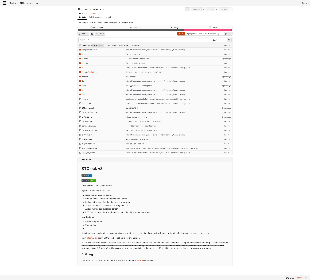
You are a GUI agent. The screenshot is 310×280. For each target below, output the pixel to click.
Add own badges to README (137, 139)
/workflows (89, 50)
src (83, 90)
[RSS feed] (187, 9)
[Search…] (229, 40)
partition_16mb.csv (89, 130)
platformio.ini (87, 135)
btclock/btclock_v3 (92, 13)
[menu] (230, 34)
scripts (84, 85)
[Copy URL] (226, 34)
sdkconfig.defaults (89, 148)
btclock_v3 (99, 9)
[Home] (4, 3)
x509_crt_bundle (88, 153)
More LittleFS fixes (133, 108)
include (85, 77)
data (84, 72)
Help (36, 3)
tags (175, 28)
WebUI (140, 260)
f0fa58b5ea (92, 72)
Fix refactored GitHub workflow (138, 59)
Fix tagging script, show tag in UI (139, 85)
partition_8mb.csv (89, 126)
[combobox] (219, 40)
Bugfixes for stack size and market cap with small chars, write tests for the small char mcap (162, 148)
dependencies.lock (89, 112)
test (83, 94)
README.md (87, 139)
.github (85, 54)
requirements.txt (88, 144)
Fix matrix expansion (134, 54)
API (306, 278)
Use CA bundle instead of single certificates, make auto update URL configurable (158, 68)
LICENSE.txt (87, 117)
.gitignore (85, 99)
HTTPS (181, 34)
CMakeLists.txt (88, 108)
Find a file (100, 34)
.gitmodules (86, 103)
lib (83, 81)
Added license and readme (136, 117)
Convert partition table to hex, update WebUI (122, 45)
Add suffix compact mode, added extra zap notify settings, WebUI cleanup (155, 50)
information (92, 238)
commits (98, 28)
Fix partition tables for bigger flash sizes (141, 126)
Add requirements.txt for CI (136, 144)
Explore (13, 3)
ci (82, 68)
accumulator (87, 9)
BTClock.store (25, 3)
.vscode (85, 59)
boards (85, 63)
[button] (92, 34)
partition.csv (87, 121)
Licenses (299, 278)
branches (136, 28)
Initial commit (131, 77)
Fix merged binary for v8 (135, 63)
